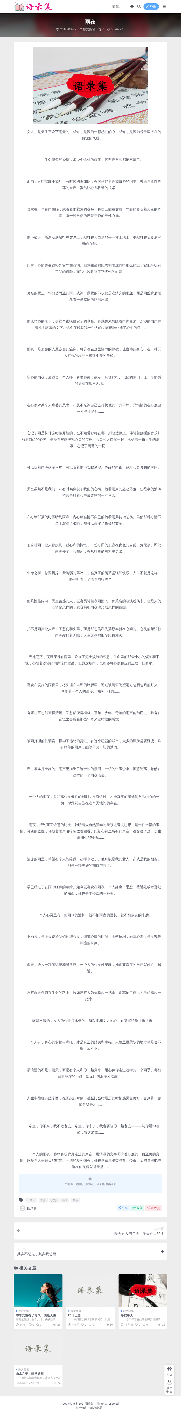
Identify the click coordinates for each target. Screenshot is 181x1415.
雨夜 (75, 1200)
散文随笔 (89, 29)
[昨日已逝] (90, 1290)
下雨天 (31, 1200)
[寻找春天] (143, 1290)
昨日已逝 (74, 1315)
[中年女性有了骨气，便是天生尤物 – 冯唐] (38, 1290)
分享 (125, 1208)
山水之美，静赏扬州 (30, 1373)
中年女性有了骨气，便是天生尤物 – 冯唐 (37, 1317)
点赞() (155, 1208)
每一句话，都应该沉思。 (90, 1407)
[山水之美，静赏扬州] (38, 1348)
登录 (153, 6)
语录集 (32, 1208)
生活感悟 (23, 1311)
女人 (43, 1200)
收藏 (139, 1208)
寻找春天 (127, 1315)
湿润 (65, 1200)
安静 (54, 1200)
